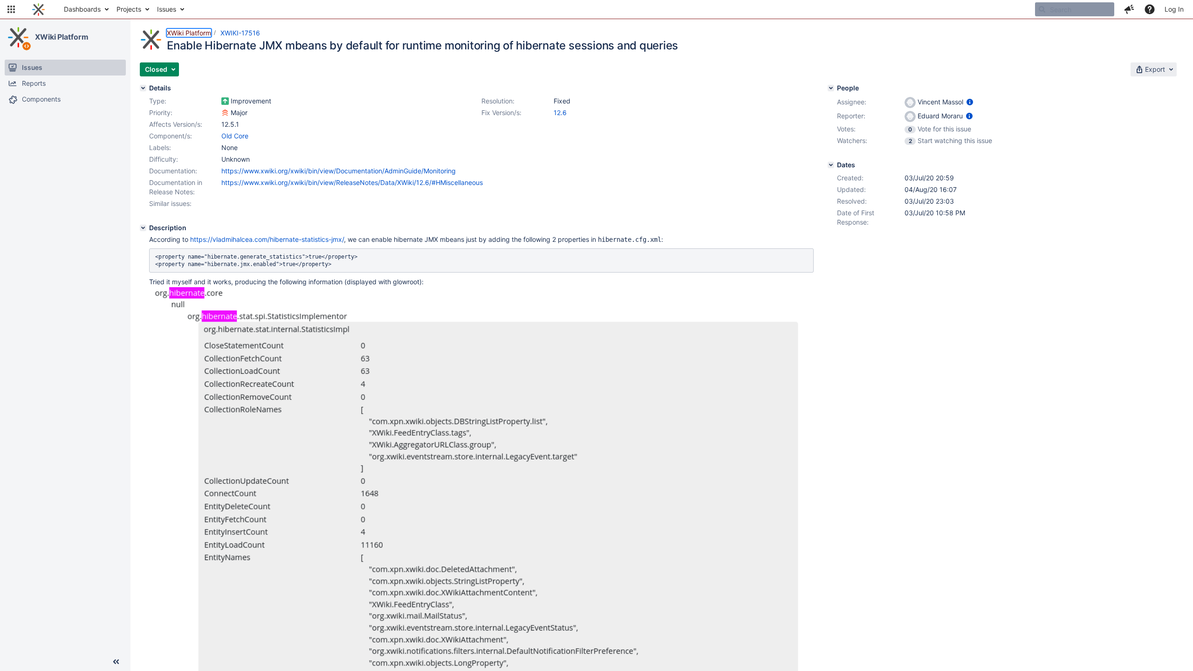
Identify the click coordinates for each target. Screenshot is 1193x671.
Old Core (234, 136)
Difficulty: (163, 159)
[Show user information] (970, 102)
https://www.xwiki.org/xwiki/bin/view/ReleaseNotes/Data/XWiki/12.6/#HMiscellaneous (352, 182)
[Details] (143, 88)
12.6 (560, 112)
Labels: (160, 147)
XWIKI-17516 (240, 33)
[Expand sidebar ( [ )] (116, 662)
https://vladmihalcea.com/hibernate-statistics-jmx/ (267, 239)
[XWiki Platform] (18, 37)
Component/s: (170, 136)
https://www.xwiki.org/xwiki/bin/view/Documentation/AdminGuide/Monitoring (338, 171)
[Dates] (831, 165)
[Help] (1149, 9)
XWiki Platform (62, 37)
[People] (831, 88)
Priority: (160, 112)
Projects (129, 9)
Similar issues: (170, 203)
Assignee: (851, 102)
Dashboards (82, 9)
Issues (166, 9)
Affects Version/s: (175, 124)
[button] (11, 9)
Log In (1174, 9)
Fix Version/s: (501, 112)
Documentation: (173, 171)
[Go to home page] (38, 9)
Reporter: (851, 116)
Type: (157, 101)
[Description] (143, 228)
